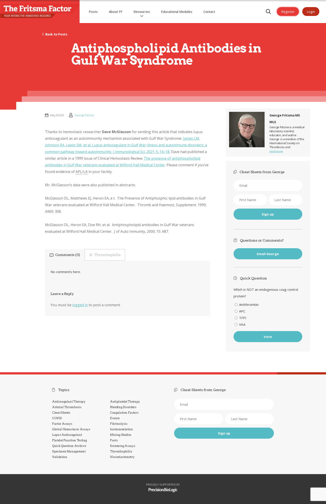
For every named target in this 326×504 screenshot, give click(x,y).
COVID (57, 418)
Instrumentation (121, 429)
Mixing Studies (120, 434)
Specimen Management (68, 451)
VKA (242, 324)
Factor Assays (62, 423)
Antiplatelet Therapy (125, 401)
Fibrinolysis (119, 423)
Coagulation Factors (124, 412)
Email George (268, 254)
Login (311, 11)
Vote (268, 336)
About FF (115, 11)
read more (276, 151)
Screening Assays (122, 446)
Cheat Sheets (61, 412)
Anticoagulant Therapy (68, 401)
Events (115, 418)
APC (242, 311)
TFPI (242, 318)
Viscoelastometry (122, 457)
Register (288, 11)
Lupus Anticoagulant (67, 434)
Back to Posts (56, 34)
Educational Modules (176, 11)
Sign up (268, 214)
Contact (209, 11)
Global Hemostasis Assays (71, 429)
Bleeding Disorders (123, 407)
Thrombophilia (107, 255)
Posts (93, 11)
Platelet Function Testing (69, 440)
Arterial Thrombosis (66, 407)
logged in (80, 304)
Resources (142, 11)
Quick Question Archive (69, 446)
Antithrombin (249, 304)
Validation (59, 457)
